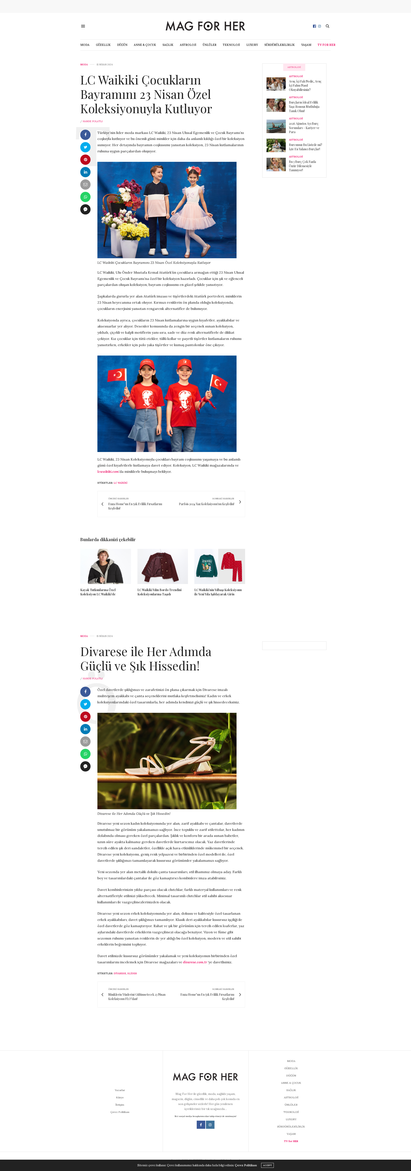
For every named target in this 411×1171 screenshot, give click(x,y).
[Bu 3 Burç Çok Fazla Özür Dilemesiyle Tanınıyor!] (278, 164)
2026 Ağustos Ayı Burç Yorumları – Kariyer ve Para (304, 128)
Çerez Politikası (119, 1112)
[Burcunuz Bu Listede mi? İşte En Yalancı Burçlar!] (278, 145)
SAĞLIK (167, 45)
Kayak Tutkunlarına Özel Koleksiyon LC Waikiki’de (98, 592)
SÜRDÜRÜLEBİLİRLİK (279, 45)
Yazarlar (120, 1090)
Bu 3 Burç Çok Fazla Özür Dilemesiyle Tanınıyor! (302, 166)
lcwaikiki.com (108, 471)
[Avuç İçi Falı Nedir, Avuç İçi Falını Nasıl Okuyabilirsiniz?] (278, 84)
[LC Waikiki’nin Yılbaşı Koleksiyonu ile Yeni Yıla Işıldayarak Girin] (219, 566)
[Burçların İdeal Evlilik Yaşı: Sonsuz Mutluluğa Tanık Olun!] (278, 105)
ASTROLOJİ (188, 45)
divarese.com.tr (195, 962)
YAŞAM (306, 45)
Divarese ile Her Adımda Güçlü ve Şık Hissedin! (145, 658)
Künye (120, 1097)
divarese (120, 973)
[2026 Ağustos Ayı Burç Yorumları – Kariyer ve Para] (278, 126)
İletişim (119, 1104)
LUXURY (252, 45)
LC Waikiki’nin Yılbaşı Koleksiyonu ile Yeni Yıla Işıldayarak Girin (218, 592)
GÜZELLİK (103, 45)
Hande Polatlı (93, 121)
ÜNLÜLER (209, 45)
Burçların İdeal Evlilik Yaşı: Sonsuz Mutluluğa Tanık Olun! (304, 106)
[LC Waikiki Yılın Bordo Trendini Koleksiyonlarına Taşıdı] (162, 566)
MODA (84, 45)
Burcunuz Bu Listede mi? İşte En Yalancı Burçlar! (305, 147)
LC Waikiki (120, 482)
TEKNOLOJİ (231, 45)
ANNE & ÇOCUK (145, 45)
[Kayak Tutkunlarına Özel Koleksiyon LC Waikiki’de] (105, 566)
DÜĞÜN (122, 45)
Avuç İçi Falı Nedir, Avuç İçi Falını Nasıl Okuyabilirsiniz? (305, 85)
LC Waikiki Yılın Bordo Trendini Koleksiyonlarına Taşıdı (159, 592)
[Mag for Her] (205, 26)
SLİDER (132, 973)
